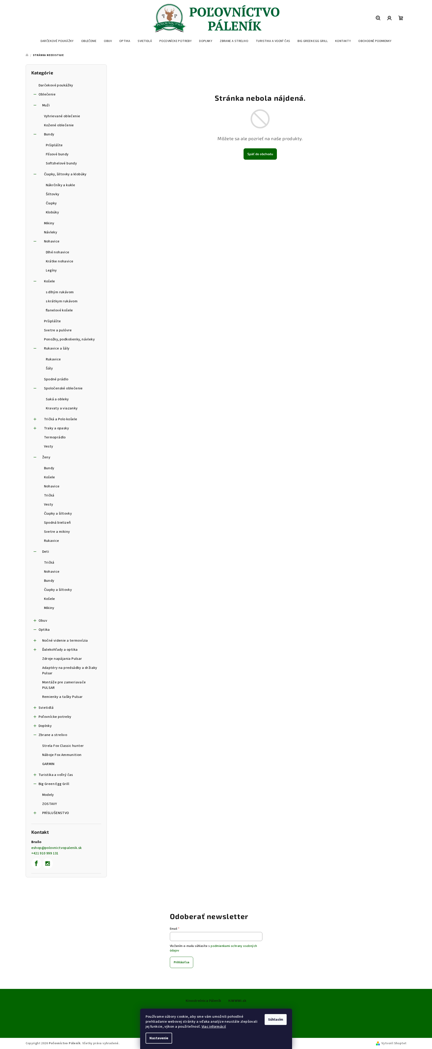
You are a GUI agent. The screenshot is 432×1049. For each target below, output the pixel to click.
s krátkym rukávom (62, 301)
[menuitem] (57, 41)
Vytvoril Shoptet (393, 1043)
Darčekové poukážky (56, 85)
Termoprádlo (55, 437)
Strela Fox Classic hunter (63, 745)
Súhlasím (275, 1019)
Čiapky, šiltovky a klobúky (65, 174)
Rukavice (53, 359)
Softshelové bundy (61, 163)
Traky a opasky (56, 428)
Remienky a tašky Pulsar (62, 696)
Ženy (46, 457)
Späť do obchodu (260, 154)
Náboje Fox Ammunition (62, 754)
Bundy (49, 134)
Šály (49, 368)
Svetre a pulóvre (58, 330)
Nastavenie (158, 1038)
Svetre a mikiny (57, 531)
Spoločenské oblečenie (63, 388)
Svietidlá (46, 707)
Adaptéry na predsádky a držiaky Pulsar (69, 670)
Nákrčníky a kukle (60, 185)
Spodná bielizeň (57, 522)
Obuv (43, 620)
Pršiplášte (54, 145)
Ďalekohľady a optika (60, 649)
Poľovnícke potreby (55, 716)
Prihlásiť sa (181, 962)
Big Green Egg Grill (54, 783)
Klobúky (52, 212)
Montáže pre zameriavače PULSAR (64, 685)
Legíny (51, 270)
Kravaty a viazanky (62, 408)
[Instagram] (47, 863)
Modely (48, 794)
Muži (46, 105)
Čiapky (51, 203)
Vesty (48, 446)
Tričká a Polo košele (60, 419)
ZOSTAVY (49, 803)
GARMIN (48, 763)
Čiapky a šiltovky (58, 513)
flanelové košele (59, 310)
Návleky (50, 232)
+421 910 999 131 (45, 853)
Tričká (49, 495)
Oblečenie (47, 94)
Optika (44, 629)
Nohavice (52, 241)
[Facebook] (36, 863)
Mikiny (49, 223)
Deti (45, 551)
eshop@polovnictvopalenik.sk (56, 847)
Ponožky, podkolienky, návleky (69, 339)
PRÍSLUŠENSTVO (55, 812)
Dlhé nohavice (57, 252)
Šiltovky (52, 194)
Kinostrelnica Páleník (203, 1000)
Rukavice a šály (57, 348)
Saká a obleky (57, 399)
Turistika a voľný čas (56, 774)
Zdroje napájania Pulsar (62, 658)
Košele (49, 281)
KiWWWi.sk (237, 1000)
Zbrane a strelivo (53, 734)
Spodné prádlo (56, 379)
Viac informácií (214, 1026)
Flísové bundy (57, 154)
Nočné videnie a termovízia (65, 640)
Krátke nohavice (59, 261)
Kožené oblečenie (59, 125)
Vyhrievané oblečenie (62, 116)
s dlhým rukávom (60, 292)
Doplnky (45, 725)
